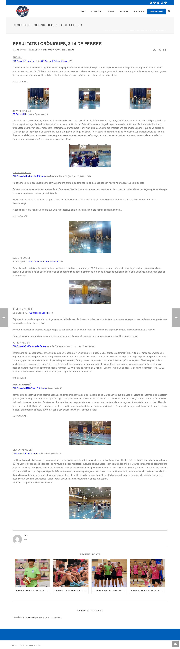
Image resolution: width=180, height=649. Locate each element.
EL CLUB (124, 11)
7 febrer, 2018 (33, 49)
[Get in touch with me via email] (25, 539)
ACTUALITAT (96, 11)
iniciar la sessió (27, 617)
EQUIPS (110, 11)
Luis (17, 49)
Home (106, 31)
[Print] (154, 49)
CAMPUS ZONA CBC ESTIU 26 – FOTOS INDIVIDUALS (33, 590)
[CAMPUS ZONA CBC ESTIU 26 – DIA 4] (109, 573)
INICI (83, 11)
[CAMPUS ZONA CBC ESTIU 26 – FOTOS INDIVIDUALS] (32, 573)
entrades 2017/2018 (119, 31)
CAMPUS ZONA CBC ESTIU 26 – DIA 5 (72, 590)
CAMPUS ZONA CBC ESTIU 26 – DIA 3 (148, 590)
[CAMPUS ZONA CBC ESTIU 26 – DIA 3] (147, 573)
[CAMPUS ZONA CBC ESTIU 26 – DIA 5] (71, 573)
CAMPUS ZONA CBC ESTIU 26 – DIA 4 (110, 590)
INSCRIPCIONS (156, 11)
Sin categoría (68, 49)
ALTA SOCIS (139, 11)
